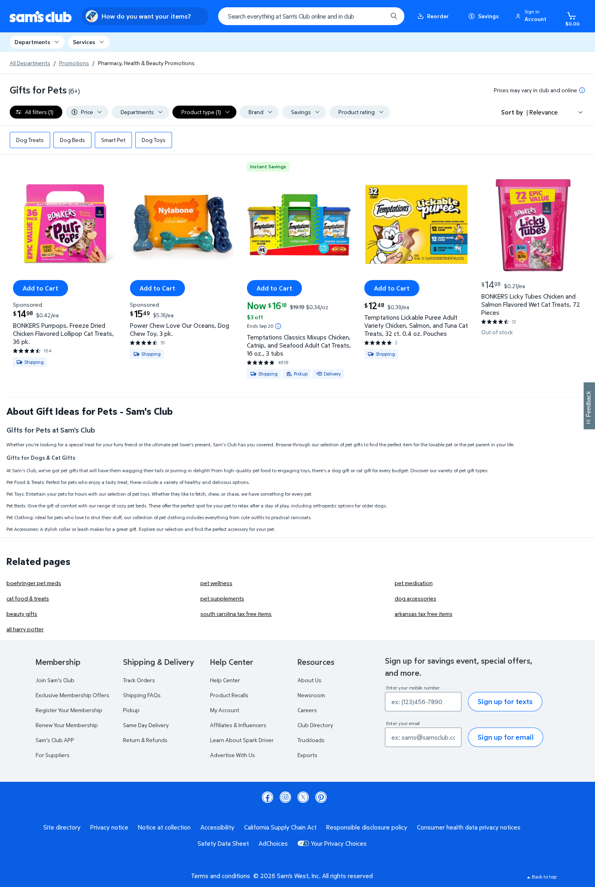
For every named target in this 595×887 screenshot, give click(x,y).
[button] (532, 16)
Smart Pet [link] (113, 140)
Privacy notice (109, 827)
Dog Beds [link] (72, 140)
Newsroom (311, 695)
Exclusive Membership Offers (72, 695)
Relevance (543, 112)
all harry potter (25, 629)
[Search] (393, 16)
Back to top (544, 876)
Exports (307, 755)
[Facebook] (267, 797)
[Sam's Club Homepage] (41, 16)
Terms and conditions (220, 875)
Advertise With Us (232, 755)
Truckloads (311, 740)
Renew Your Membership (67, 725)
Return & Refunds (145, 740)
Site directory (62, 827)
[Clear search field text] (375, 16)
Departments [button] (32, 42)
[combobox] (311, 16)
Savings (488, 16)
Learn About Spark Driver (242, 740)
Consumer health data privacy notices (469, 827)
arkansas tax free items (424, 614)
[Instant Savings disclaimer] (278, 326)
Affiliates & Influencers (238, 725)
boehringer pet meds (33, 583)
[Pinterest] (321, 797)
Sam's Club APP (55, 740)
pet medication (414, 583)
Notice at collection (164, 827)
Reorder (438, 16)
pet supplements (222, 598)
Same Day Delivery (146, 725)
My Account (224, 710)
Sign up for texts (505, 701)
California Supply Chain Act (280, 827)
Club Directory (315, 725)
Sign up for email (505, 737)
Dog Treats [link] (30, 140)
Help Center (225, 680)
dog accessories (415, 598)
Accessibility (217, 827)
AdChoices (273, 843)
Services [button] (84, 42)
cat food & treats (27, 598)
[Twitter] (303, 797)
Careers (307, 710)
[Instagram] (285, 797)
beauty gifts (21, 614)
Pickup (131, 710)
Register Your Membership (69, 710)
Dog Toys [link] (154, 140)
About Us (309, 680)
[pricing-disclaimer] (582, 90)
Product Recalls (229, 695)
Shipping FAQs (142, 695)
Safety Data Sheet (223, 843)
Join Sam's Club (55, 680)
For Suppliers (53, 755)
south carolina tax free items (236, 614)
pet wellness (216, 583)
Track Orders (139, 680)
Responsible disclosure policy (366, 827)
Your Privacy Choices (339, 843)
